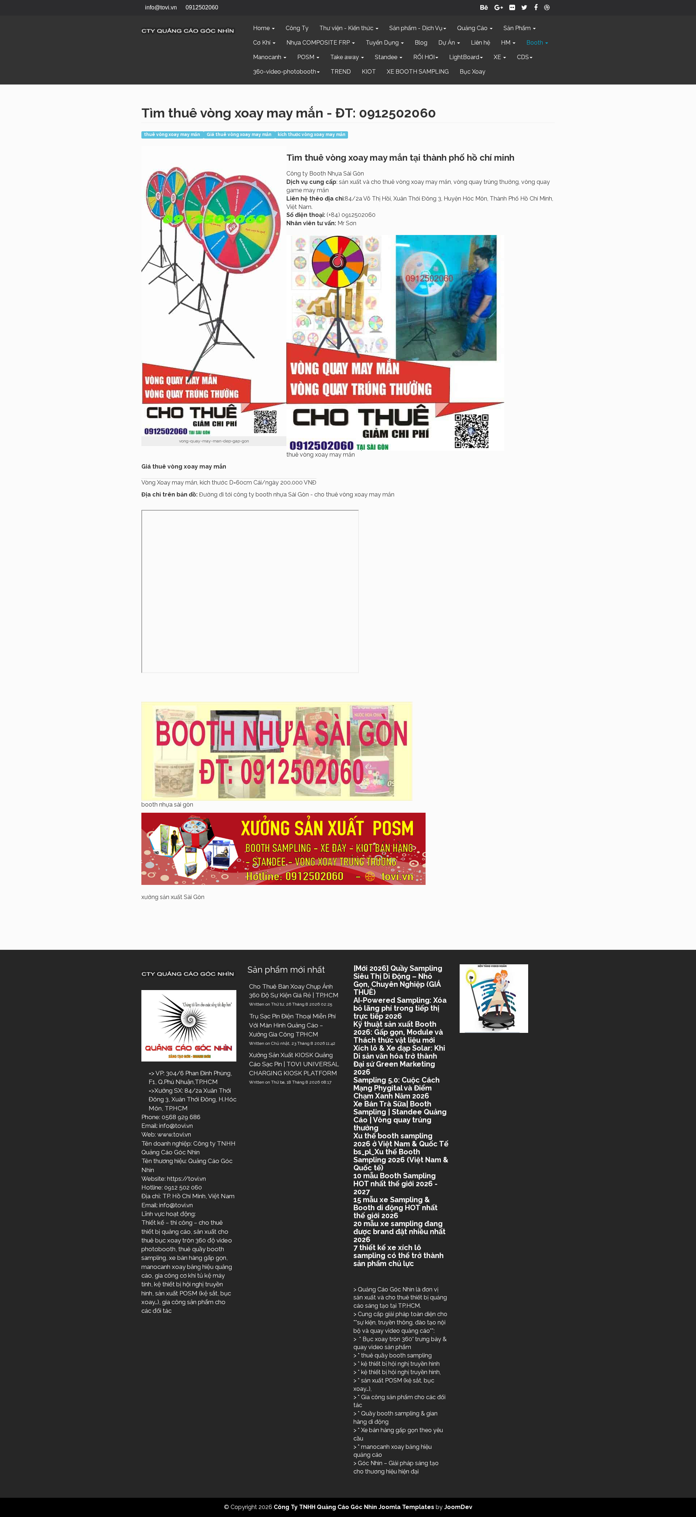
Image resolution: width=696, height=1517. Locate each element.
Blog (421, 42)
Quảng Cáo (473, 28)
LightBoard (464, 57)
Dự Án (447, 42)
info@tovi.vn (176, 1125)
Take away (345, 57)
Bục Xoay (472, 71)
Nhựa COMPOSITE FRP (318, 42)
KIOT (369, 71)
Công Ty (297, 28)
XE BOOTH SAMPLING (418, 71)
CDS (523, 57)
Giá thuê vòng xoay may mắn (240, 134)
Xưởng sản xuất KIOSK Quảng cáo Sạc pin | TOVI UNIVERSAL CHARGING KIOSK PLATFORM (294, 1064)
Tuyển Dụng (383, 42)
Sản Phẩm (518, 28)
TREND (341, 71)
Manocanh (268, 57)
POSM (306, 57)
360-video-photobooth (284, 71)
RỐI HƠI (424, 57)
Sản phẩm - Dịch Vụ (416, 28)
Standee (387, 57)
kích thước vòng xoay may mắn (311, 134)
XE (498, 57)
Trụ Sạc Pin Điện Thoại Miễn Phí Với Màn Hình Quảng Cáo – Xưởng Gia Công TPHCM (292, 1025)
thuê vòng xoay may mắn (172, 134)
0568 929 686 (181, 1117)
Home (262, 28)
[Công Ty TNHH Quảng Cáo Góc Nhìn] (189, 30)
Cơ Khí (262, 42)
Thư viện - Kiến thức (347, 28)
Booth (535, 42)
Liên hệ (480, 42)
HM (506, 42)
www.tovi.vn (174, 1134)
